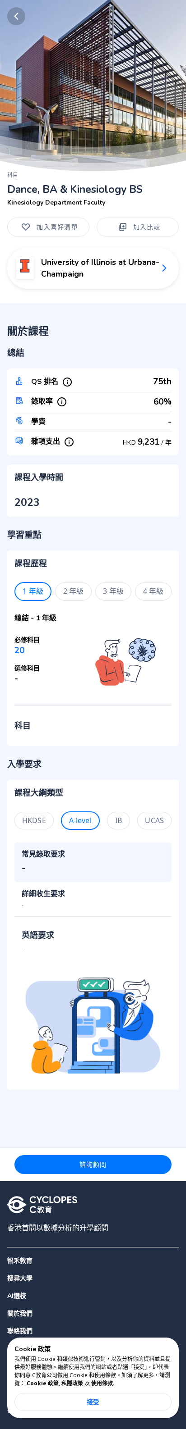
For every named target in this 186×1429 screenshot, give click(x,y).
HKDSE (34, 820)
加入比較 (147, 227)
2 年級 (73, 591)
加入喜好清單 (57, 227)
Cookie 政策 (43, 1383)
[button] (93, 1278)
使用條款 (102, 1383)
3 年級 (113, 591)
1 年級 (33, 591)
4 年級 (153, 591)
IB (118, 820)
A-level (80, 820)
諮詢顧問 (93, 1164)
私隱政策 (72, 1383)
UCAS (154, 820)
